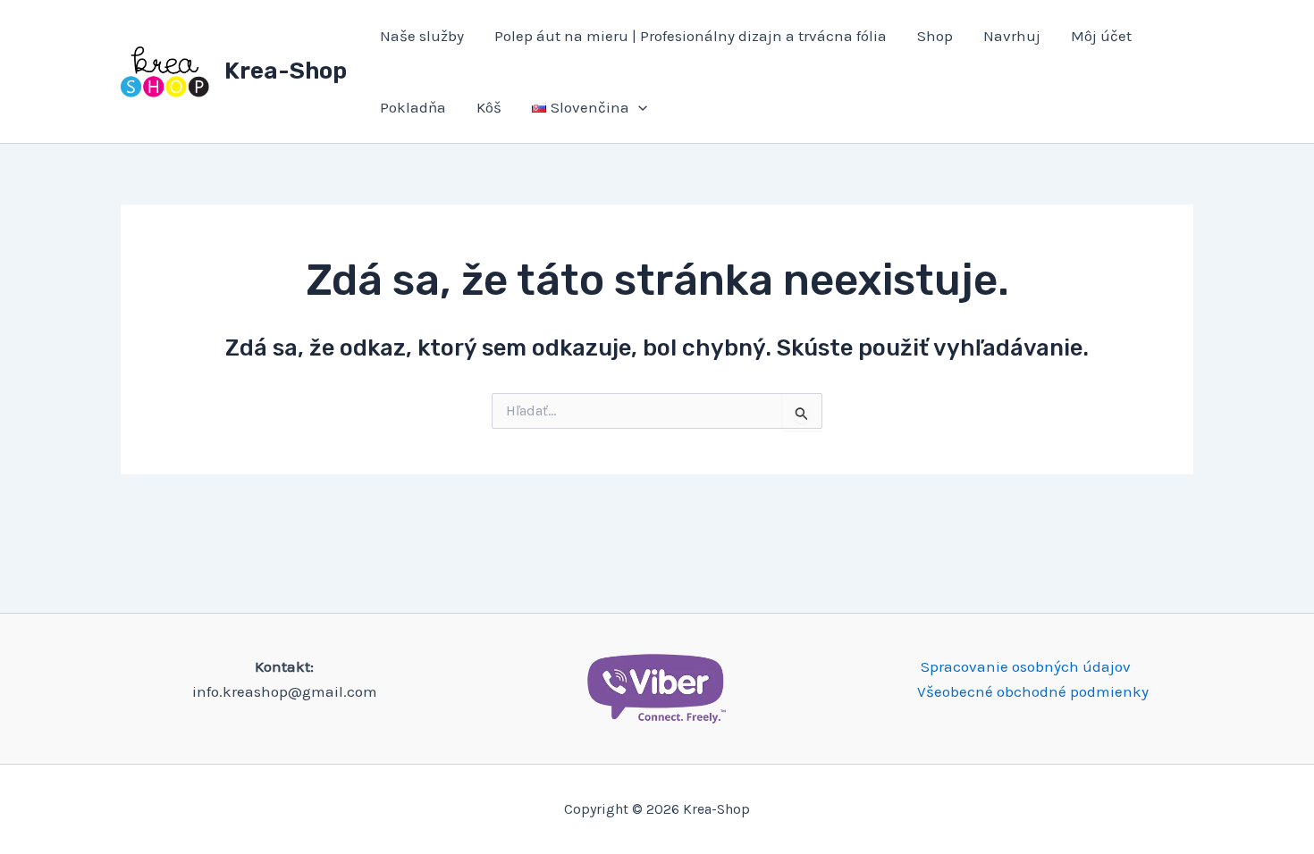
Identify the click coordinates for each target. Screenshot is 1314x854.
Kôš (488, 107)
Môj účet (1101, 36)
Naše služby (422, 36)
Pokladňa (413, 107)
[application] (638, 107)
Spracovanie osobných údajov (1026, 666)
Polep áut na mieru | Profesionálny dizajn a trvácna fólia (690, 36)
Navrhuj (1011, 36)
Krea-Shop (285, 71)
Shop (935, 36)
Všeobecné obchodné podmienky (1033, 691)
